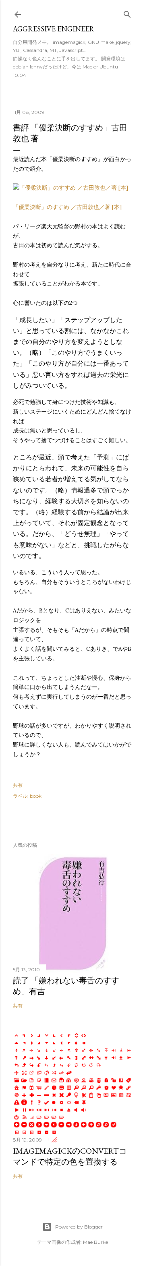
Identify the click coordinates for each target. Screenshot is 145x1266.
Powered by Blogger (79, 1227)
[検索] (127, 13)
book (35, 796)
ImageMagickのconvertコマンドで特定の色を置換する (70, 1156)
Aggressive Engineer (53, 28)
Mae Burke (95, 1242)
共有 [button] (18, 785)
